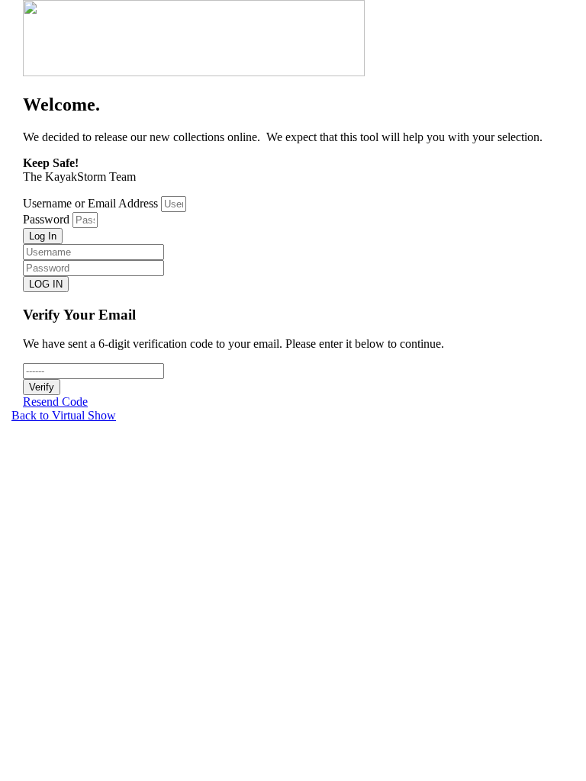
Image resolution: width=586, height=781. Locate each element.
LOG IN (46, 284)
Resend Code (55, 401)
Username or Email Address (90, 203)
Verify (41, 387)
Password (46, 219)
